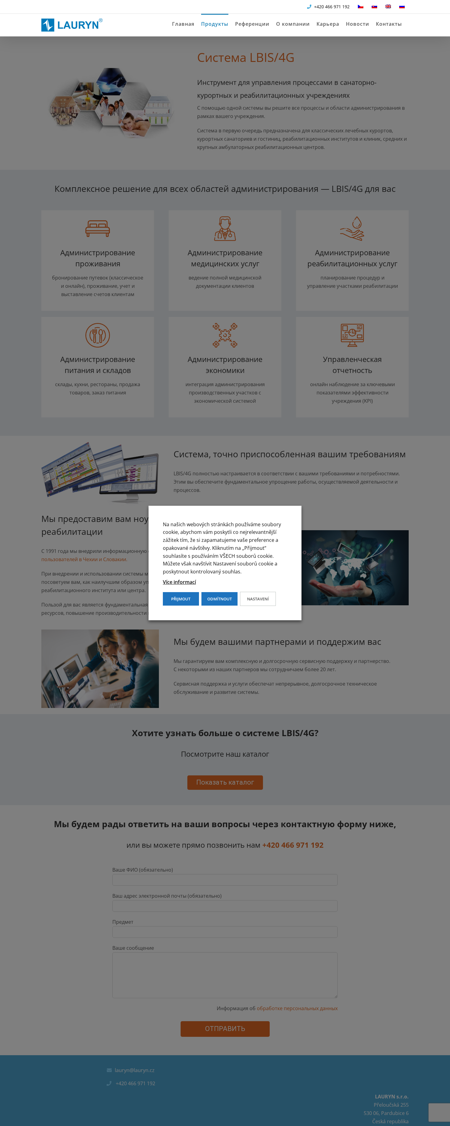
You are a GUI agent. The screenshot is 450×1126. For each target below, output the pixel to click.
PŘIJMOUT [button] (180, 599)
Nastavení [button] (258, 599)
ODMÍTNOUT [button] (219, 599)
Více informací (179, 582)
